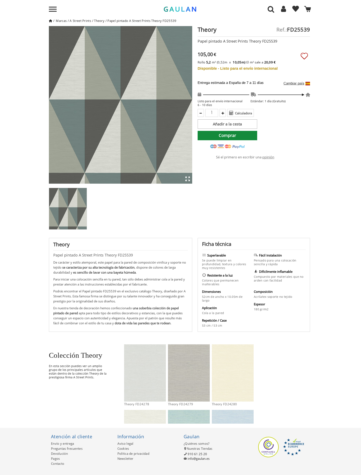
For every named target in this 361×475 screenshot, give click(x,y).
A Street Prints (80, 21)
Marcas (61, 21)
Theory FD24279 (180, 404)
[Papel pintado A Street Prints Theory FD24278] (163, 373)
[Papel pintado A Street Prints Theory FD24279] (207, 373)
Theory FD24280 (224, 404)
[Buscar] (271, 9)
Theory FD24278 (136, 404)
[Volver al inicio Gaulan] (50, 21)
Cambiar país (293, 83)
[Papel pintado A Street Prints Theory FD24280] (251, 373)
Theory (99, 21)
